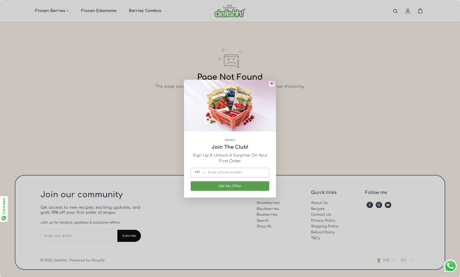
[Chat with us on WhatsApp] (450, 272)
